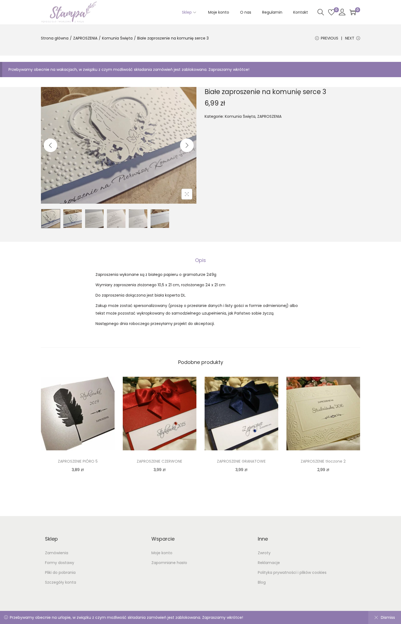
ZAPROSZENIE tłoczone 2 (323, 461)
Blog (262, 582)
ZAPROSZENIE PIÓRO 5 (78, 461)
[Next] (187, 145)
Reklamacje (269, 562)
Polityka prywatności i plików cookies (292, 572)
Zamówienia (56, 553)
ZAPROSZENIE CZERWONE (159, 461)
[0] (331, 12)
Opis (200, 260)
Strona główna (54, 38)
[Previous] (50, 145)
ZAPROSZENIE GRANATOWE (241, 461)
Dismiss (388, 617)
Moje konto (161, 553)
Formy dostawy (59, 562)
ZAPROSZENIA (85, 38)
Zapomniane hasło (169, 562)
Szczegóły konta (60, 582)
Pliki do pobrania (60, 572)
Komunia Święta (117, 38)
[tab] (200, 260)
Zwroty (264, 553)
